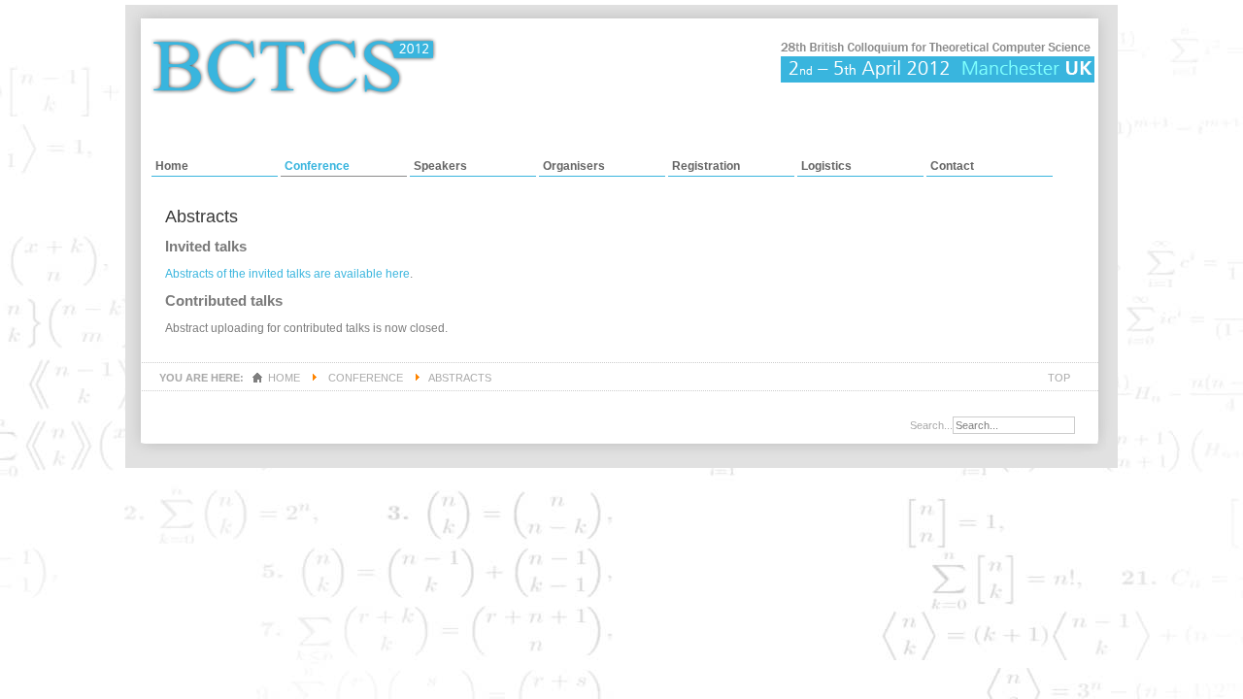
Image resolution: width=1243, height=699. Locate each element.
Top (1059, 377)
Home (284, 377)
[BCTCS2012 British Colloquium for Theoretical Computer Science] (622, 88)
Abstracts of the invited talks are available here (287, 274)
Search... (931, 425)
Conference (365, 377)
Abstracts (201, 216)
